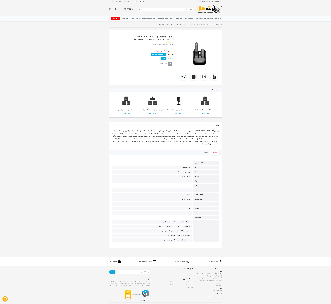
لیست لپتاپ (115, 18)
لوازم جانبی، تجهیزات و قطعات (147, 18)
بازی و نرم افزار (134, 18)
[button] (115, 9)
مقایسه (162, 63)
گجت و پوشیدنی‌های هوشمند (165, 18)
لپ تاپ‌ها (218, 18)
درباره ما (120, 1)
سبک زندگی (125, 18)
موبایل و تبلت (199, 18)
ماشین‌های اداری (189, 18)
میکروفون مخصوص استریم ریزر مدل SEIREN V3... (178, 110)
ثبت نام (112, 272)
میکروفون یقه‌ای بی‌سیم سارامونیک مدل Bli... (205, 110)
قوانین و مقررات (127, 1)
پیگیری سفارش (141, 1)
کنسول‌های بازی (178, 18)
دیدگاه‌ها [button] (206, 152)
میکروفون (171, 44)
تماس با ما (116, 1)
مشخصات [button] (215, 152)
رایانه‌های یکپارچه (209, 18)
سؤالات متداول (134, 1)
